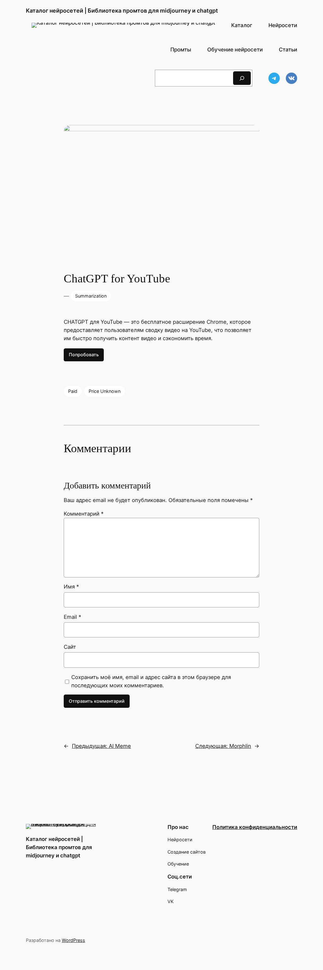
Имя (71, 586)
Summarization (91, 296)
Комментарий (83, 514)
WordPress (73, 940)
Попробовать (84, 354)
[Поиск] (242, 78)
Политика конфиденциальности (254, 827)
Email (72, 617)
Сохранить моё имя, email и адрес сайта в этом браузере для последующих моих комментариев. (151, 681)
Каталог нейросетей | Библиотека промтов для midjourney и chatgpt (122, 10)
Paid (72, 391)
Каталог (241, 25)
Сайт (70, 647)
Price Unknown (104, 391)
